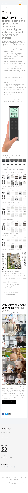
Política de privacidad (18, 477)
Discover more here (9, 402)
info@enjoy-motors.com (6, 457)
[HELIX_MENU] (26, 8)
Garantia (16, 479)
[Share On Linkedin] (9, 414)
